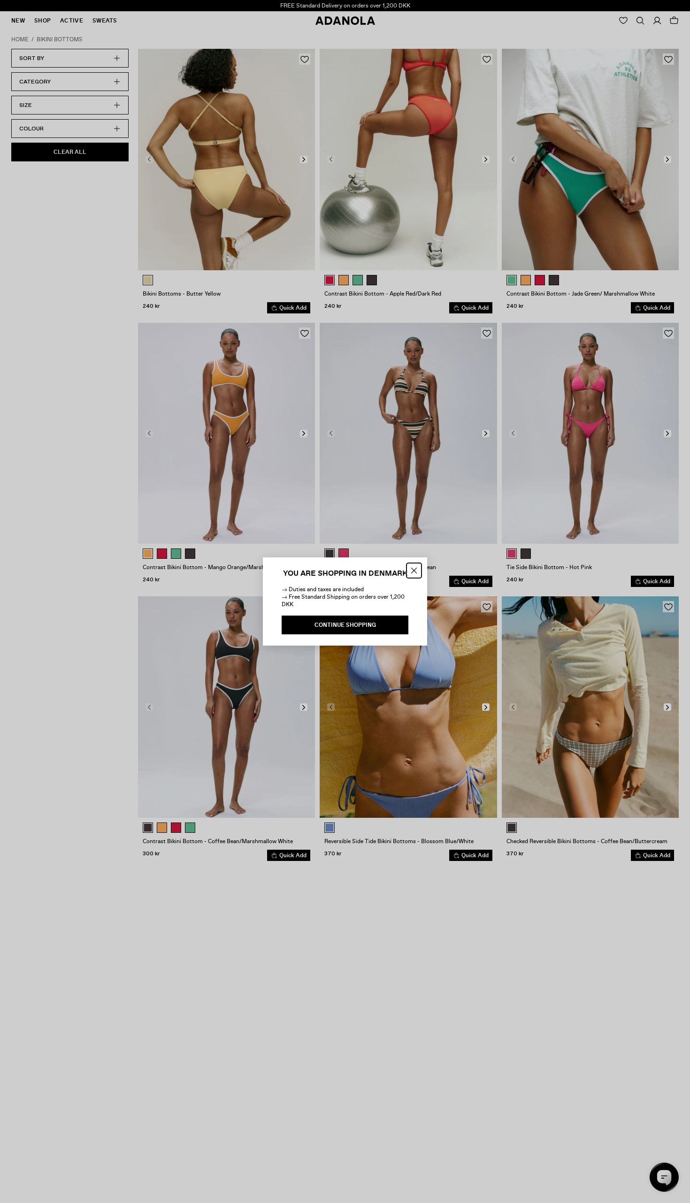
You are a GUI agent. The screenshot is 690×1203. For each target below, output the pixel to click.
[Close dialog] (414, 570)
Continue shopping (345, 625)
